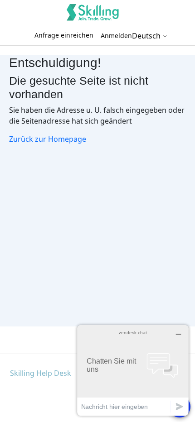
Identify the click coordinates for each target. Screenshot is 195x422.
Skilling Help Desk (40, 373)
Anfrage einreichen (63, 35)
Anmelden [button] (116, 35)
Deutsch (147, 36)
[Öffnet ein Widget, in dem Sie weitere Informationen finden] (133, 370)
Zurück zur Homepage (47, 139)
